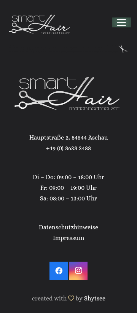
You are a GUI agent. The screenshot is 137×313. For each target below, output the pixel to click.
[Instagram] (78, 271)
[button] (121, 22)
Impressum (68, 238)
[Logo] (40, 22)
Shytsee (94, 298)
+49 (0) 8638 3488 (68, 148)
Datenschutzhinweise (68, 227)
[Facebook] (58, 271)
